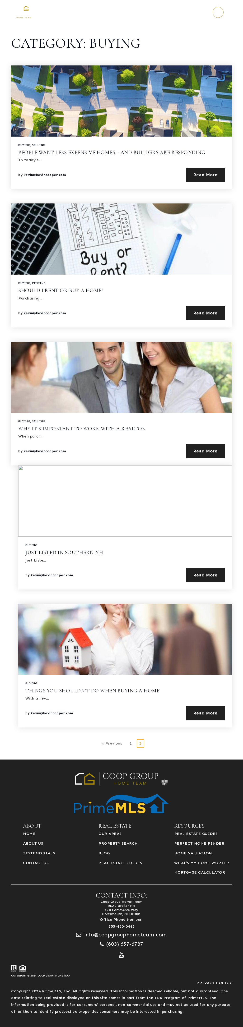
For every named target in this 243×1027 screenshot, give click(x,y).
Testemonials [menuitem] (39, 853)
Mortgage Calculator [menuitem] (199, 872)
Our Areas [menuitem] (110, 833)
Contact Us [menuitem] (35, 863)
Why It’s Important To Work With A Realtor (82, 429)
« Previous (112, 743)
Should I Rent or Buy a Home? (60, 290)
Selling (38, 145)
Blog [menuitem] (104, 853)
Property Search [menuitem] (118, 843)
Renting (39, 283)
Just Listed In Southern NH (64, 552)
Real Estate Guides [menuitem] (120, 863)
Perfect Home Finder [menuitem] (199, 843)
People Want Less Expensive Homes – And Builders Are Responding (111, 152)
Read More (205, 175)
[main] (121, 380)
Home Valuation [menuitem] (193, 853)
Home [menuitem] (29, 833)
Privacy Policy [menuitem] (214, 983)
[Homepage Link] (40, 12)
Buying (24, 145)
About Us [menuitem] (33, 843)
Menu (232, 12)
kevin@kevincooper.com (45, 175)
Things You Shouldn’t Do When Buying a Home (92, 691)
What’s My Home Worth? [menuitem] (201, 863)
